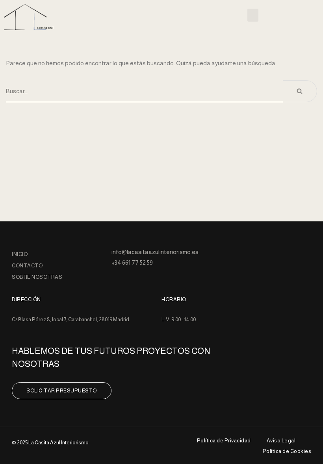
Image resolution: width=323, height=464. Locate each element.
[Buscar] (300, 91)
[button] (252, 15)
